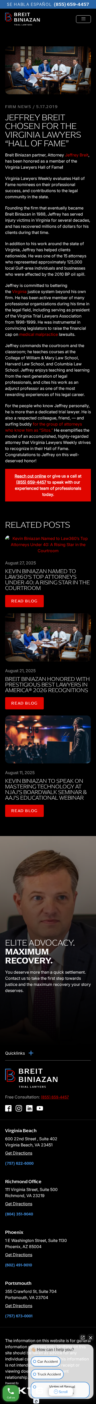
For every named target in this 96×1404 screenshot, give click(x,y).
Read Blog (24, 601)
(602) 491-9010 (18, 1264)
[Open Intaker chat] (36, 1401)
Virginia (19, 291)
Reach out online (30, 476)
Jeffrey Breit (76, 154)
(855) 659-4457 (71, 4)
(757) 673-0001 (19, 1315)
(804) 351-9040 (19, 1213)
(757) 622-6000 (19, 1163)
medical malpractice (38, 334)
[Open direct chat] (82, 1337)
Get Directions (18, 1153)
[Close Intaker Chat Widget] (90, 1337)
